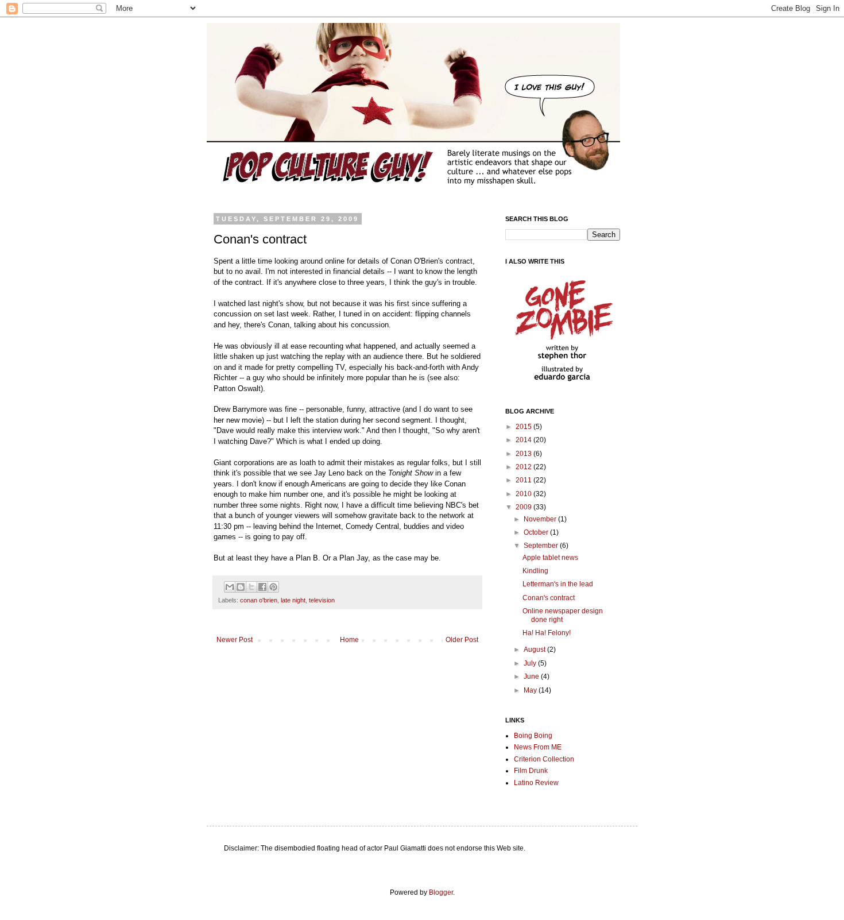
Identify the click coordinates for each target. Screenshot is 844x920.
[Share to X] (251, 587)
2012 (524, 467)
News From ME (538, 747)
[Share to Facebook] (262, 587)
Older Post (462, 640)
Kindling (535, 571)
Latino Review (536, 783)
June (532, 676)
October (537, 532)
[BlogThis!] (240, 587)
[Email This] (229, 587)
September (542, 546)
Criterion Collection (544, 759)
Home (349, 640)
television (322, 600)
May (531, 690)
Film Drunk (531, 771)
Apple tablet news (550, 558)
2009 (524, 507)
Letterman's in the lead (557, 584)
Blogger (441, 892)
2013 (524, 454)
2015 (524, 427)
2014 (524, 440)
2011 (524, 480)
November (541, 519)
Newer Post (234, 640)
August (535, 649)
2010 (524, 494)
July (531, 663)
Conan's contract (548, 598)
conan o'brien (258, 600)
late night (293, 600)
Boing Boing (533, 736)
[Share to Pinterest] (273, 587)
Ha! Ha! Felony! (546, 633)
